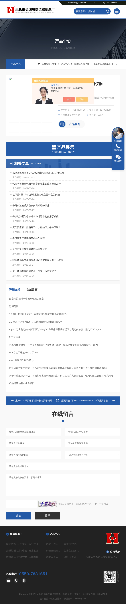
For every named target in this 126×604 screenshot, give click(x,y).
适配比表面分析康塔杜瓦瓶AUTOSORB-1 (54, 544)
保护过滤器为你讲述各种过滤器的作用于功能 (35, 216)
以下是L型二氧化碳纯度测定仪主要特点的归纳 (36, 194)
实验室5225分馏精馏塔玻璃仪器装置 (72, 550)
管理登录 (68, 598)
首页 (54, 64)
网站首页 (11, 544)
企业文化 (34, 544)
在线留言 (31, 289)
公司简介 (22, 544)
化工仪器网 (55, 598)
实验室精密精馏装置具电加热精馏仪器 (54, 550)
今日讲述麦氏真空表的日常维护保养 (30, 205)
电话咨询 (118, 150)
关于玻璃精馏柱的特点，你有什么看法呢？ (34, 271)
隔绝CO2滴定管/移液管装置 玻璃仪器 (72, 557)
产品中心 (16, 64)
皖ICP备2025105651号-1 (95, 594)
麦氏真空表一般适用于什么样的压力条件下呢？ (36, 227)
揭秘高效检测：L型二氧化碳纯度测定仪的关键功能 (38, 172)
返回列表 (65, 400)
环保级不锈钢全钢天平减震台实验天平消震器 (48, 400)
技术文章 (34, 550)
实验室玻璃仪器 (81, 64)
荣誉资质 (11, 550)
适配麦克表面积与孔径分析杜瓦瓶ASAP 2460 (54, 557)
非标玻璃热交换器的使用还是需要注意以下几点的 (37, 260)
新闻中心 (22, 550)
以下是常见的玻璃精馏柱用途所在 (29, 249)
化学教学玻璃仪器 (101, 64)
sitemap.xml (80, 598)
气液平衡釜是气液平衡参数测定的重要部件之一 (36, 183)
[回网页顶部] (118, 167)
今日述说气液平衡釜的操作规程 (28, 238)
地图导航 (34, 557)
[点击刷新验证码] (47, 504)
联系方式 (22, 557)
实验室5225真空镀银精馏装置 (72, 544)
